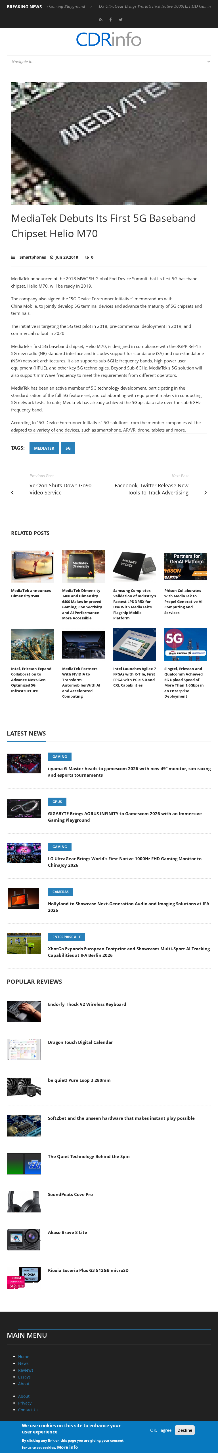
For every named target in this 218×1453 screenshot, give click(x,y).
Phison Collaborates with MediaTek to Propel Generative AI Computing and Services (183, 601)
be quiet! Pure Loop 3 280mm (79, 1080)
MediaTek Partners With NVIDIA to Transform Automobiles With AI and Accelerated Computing (81, 682)
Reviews (25, 1370)
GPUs (57, 801)
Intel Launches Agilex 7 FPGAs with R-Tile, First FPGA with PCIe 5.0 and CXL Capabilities (134, 677)
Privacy (25, 1403)
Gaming (60, 756)
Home (23, 1356)
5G (68, 448)
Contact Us (28, 1409)
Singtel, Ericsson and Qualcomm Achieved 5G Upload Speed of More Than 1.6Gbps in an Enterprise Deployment (184, 682)
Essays (24, 1377)
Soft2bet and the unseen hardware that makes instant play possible (121, 1118)
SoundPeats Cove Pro (70, 1194)
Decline (184, 1430)
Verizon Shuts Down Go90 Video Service (60, 489)
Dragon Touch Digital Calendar (80, 1042)
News (23, 1363)
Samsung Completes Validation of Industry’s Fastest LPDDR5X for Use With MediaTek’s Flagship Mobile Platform (134, 604)
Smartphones (33, 257)
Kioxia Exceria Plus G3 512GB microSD (88, 1270)
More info (67, 1447)
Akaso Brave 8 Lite (67, 1232)
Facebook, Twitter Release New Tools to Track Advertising (151, 489)
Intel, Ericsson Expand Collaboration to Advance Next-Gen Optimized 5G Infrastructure (31, 679)
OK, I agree (160, 1430)
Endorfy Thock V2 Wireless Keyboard (87, 1004)
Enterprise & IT (67, 936)
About (24, 1383)
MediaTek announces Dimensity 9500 (31, 593)
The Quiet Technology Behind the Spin (89, 1156)
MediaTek (44, 448)
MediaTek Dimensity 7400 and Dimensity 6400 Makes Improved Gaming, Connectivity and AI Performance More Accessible (82, 604)
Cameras (61, 891)
